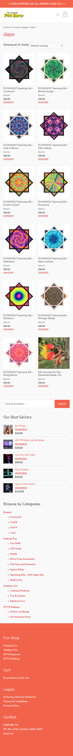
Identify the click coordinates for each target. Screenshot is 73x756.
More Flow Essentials (22, 559)
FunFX (13, 522)
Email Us (8, 733)
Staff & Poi (16, 580)
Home (6, 27)
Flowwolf (15, 517)
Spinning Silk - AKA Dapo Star (27, 574)
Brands (7, 512)
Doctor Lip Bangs (19, 611)
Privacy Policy (11, 705)
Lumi (13, 532)
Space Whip (17, 569)
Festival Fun (10, 538)
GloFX (13, 527)
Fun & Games (17, 595)
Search (62, 403)
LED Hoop (15, 548)
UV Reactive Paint (20, 617)
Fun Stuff (15, 543)
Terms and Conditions (15, 701)
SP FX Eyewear (11, 654)
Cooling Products (20, 590)
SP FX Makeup (11, 607)
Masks (13, 554)
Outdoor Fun (10, 586)
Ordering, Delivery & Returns (19, 697)
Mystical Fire (17, 601)
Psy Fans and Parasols (22, 564)
